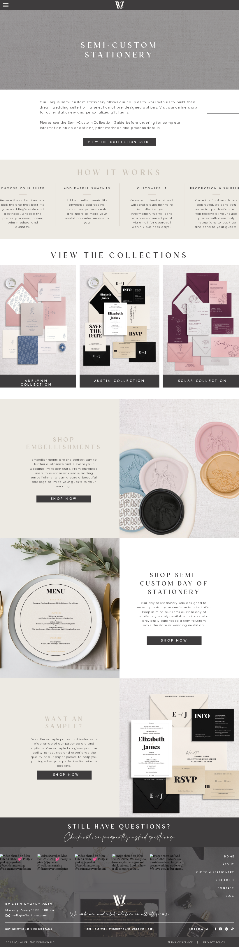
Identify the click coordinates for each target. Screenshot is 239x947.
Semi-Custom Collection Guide (96, 122)
